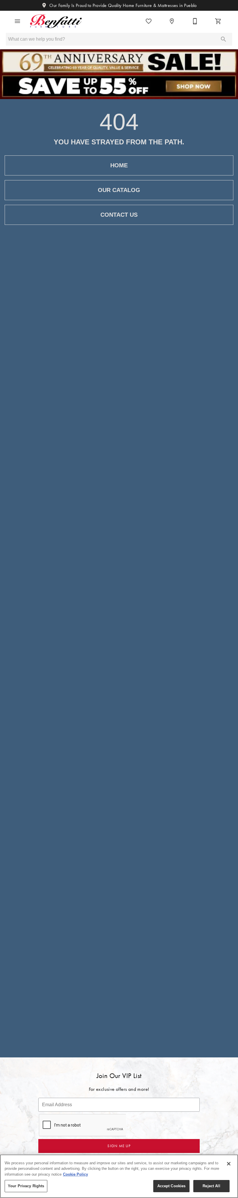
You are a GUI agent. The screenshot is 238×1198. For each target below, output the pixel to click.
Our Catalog (119, 190)
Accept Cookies (171, 1186)
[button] (17, 21)
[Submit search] (223, 39)
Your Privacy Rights (26, 1186)
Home (119, 165)
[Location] (172, 21)
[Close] (228, 1163)
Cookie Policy (75, 1174)
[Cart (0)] (218, 21)
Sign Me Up (119, 1146)
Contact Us (119, 214)
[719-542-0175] (195, 21)
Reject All (211, 1186)
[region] (119, 1176)
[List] (149, 21)
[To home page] (56, 21)
